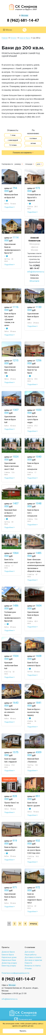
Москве (24, 15)
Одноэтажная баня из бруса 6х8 (10, 419)
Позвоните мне (25, 1019)
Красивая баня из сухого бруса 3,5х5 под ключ (33, 850)
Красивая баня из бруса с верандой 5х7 (10, 513)
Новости (28, 963)
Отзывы (28, 968)
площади (29, 164)
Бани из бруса (8, 954)
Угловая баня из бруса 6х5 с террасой (34, 198)
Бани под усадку (9, 965)
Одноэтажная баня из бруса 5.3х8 (33, 615)
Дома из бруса (8, 952)
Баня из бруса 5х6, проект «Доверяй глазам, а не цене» (10, 319)
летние (33, 143)
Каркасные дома (9, 957)
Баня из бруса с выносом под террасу (33, 712)
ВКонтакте (34, 281)
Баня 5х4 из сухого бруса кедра (32, 419)
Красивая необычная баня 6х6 (11, 666)
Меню (8, 29)
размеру (18, 164)
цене (39, 164)
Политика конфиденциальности (15, 973)
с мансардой (13, 140)
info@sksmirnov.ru (35, 271)
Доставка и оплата (33, 957)
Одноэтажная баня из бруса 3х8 (33, 317)
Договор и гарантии (33, 960)
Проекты (5, 947)
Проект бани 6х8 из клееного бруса (11, 712)
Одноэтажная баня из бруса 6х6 (10, 897)
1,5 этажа (13, 145)
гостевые (33, 138)
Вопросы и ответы (33, 965)
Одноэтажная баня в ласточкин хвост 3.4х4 (11, 466)
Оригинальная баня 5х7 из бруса (33, 370)
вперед (33, 924)
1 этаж (12, 135)
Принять (23, 1031)
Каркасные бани (9, 960)
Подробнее (9, 207)
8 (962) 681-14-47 (23, 20)
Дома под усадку (9, 963)
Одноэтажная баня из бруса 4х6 (10, 370)
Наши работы (31, 954)
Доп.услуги (29, 952)
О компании (30, 947)
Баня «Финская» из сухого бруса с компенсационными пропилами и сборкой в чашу (35, 565)
